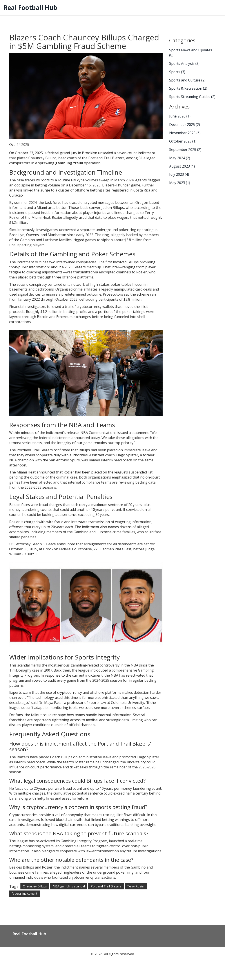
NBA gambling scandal (69, 886)
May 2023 (179, 182)
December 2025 (184, 124)
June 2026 (180, 116)
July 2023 (179, 174)
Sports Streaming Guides (192, 96)
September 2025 (185, 149)
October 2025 (182, 141)
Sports (177, 71)
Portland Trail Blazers (106, 886)
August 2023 (182, 166)
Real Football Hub (30, 7)
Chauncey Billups (35, 886)
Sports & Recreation (188, 88)
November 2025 (185, 132)
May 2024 (179, 157)
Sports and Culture (187, 80)
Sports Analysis (184, 63)
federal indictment (24, 893)
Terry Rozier (136, 886)
